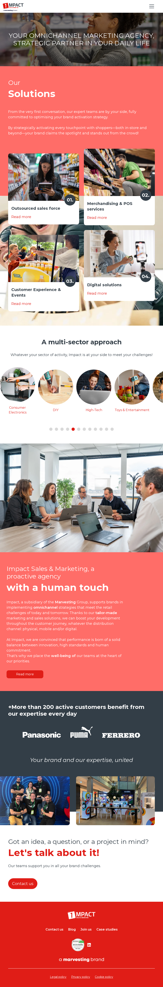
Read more (25, 674)
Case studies (107, 929)
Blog (72, 929)
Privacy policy (80, 977)
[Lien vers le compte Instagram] (89, 944)
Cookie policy (104, 977)
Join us (86, 929)
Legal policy (58, 977)
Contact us (22, 883)
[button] (151, 6)
